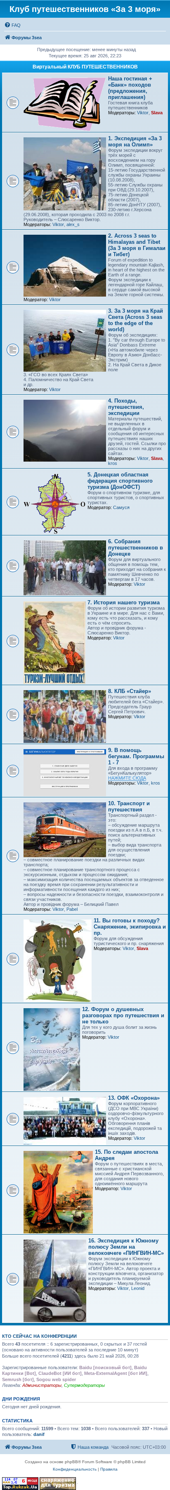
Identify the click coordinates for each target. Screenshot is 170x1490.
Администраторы (41, 1385)
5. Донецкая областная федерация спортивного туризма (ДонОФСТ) (120, 481)
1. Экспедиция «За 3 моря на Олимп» (135, 141)
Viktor (143, 112)
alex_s (73, 224)
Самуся (121, 507)
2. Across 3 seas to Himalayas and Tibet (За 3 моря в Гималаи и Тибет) (136, 245)
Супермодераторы (84, 1385)
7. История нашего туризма (123, 602)
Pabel (72, 909)
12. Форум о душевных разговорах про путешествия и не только (123, 1015)
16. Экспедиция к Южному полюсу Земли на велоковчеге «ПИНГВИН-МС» (126, 1247)
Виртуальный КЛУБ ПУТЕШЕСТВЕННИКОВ (85, 67)
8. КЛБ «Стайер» (129, 691)
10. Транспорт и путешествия (129, 806)
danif (39, 1434)
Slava (157, 112)
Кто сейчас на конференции (39, 1336)
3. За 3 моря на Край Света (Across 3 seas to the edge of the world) (135, 320)
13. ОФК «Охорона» (134, 1098)
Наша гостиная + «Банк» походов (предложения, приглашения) (130, 87)
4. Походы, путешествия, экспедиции (126, 407)
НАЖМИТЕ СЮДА (127, 778)
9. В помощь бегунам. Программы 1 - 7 (136, 756)
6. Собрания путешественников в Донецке (135, 547)
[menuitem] (12, 25)
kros (112, 463)
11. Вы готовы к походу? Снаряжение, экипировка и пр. (130, 926)
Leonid (137, 1288)
